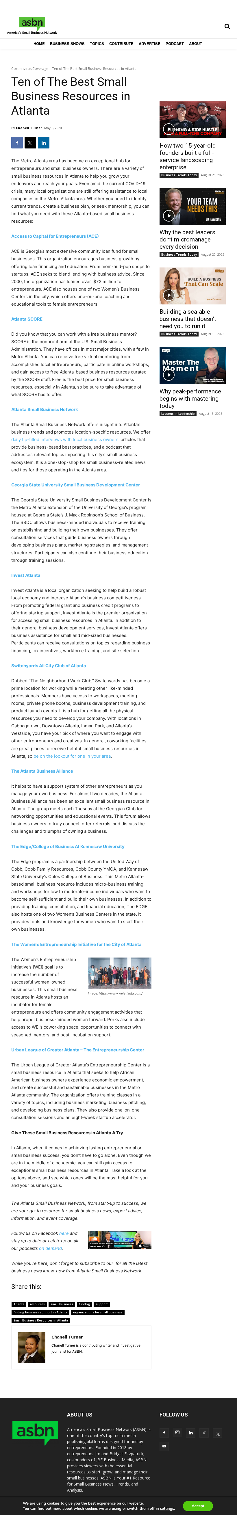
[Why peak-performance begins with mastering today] (193, 365)
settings (167, 1508)
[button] (227, 26)
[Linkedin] (43, 142)
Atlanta (19, 1304)
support (102, 1304)
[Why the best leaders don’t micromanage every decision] (193, 206)
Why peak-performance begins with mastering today (190, 398)
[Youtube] (164, 1446)
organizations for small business (98, 1312)
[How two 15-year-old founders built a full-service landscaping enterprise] (193, 119)
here (64, 1233)
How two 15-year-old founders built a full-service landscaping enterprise (188, 156)
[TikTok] (204, 1433)
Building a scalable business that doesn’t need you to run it (188, 319)
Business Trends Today (179, 175)
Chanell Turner (29, 128)
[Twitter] (30, 142)
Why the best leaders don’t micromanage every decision (187, 239)
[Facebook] (17, 142)
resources (37, 1304)
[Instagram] (177, 1432)
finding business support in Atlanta (40, 1312)
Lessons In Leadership (178, 414)
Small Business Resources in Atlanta (41, 1320)
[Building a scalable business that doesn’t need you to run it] (193, 285)
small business (62, 1304)
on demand (50, 1248)
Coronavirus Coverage (29, 68)
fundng (84, 1304)
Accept (198, 1506)
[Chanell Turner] (31, 1347)
